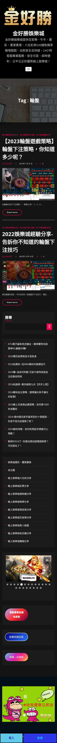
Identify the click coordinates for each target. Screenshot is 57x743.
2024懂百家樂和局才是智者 (22, 356)
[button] (47, 560)
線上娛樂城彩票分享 (18, 486)
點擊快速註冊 (16, 637)
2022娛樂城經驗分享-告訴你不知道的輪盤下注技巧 (28, 241)
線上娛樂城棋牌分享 (18, 501)
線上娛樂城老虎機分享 (19, 533)
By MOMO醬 (7, 164)
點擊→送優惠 (17, 657)
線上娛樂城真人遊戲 (27, 135)
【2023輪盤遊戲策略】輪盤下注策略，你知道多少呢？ (28, 149)
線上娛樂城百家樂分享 (19, 517)
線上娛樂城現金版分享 (10, 135)
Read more (12, 212)
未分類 (11, 470)
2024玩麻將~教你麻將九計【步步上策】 (29, 384)
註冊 (40, 737)
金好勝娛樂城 (28, 34)
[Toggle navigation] (28, 69)
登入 (11, 737)
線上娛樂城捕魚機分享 (19, 493)
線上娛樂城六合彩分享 (19, 478)
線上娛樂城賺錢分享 (43, 135)
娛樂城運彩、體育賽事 (19, 462)
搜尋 (8, 317)
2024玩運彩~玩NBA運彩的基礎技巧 (26, 364)
